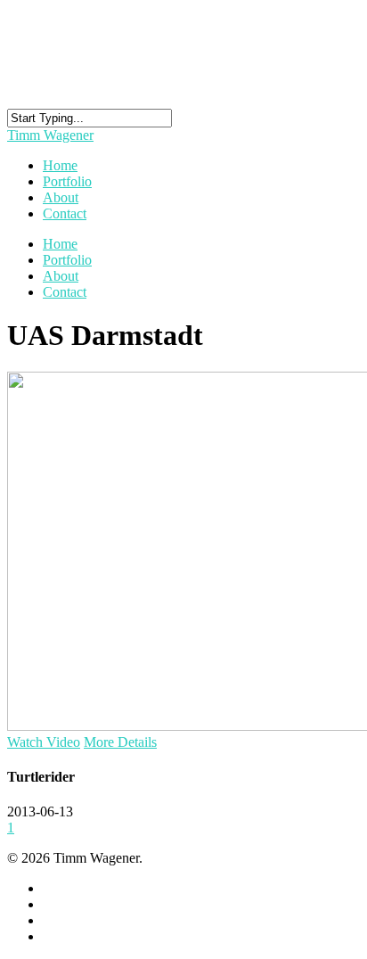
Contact (64, 213)
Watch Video (43, 742)
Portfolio (67, 259)
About (60, 275)
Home (60, 243)
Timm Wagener (50, 135)
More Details (120, 742)
